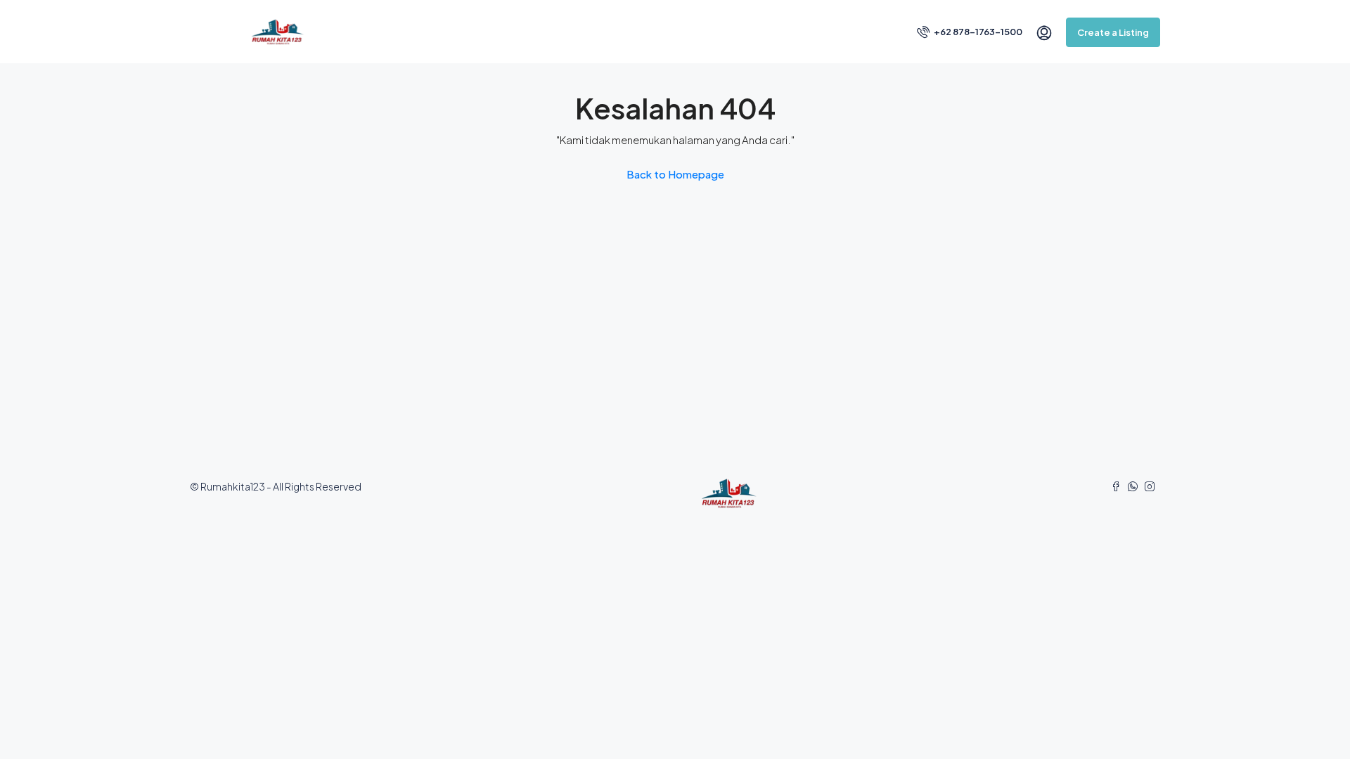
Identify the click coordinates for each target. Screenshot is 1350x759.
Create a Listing (1113, 32)
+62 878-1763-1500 (977, 31)
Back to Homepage (675, 174)
